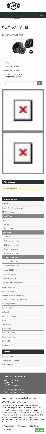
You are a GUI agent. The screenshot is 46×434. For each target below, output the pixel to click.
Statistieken (34, 426)
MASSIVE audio (8, 212)
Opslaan (39, 430)
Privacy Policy (7, 364)
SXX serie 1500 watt (11, 266)
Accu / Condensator (9, 291)
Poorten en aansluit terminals (13, 295)
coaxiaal (6, 224)
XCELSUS (6, 341)
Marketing (8, 429)
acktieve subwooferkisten (12, 282)
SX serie (7, 236)
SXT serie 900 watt (11, 261)
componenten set (9, 228)
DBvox (4, 320)
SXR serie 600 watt (11, 257)
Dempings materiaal (9, 303)
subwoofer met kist (10, 278)
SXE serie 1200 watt (11, 253)
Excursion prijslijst (9, 337)
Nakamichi (6, 345)
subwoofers (7, 232)
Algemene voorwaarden (11, 360)
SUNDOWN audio (9, 332)
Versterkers (6, 324)
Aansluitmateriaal (8, 287)
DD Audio (5, 203)
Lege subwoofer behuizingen (13, 208)
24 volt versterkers (9, 316)
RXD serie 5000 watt (11, 245)
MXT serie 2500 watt (11, 241)
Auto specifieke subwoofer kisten (14, 299)
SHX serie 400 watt (11, 249)
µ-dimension (7, 328)
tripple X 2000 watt (10, 270)
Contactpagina (7, 356)
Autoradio (6, 312)
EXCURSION (7, 216)
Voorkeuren (22, 426)
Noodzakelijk (9, 426)
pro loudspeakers (9, 274)
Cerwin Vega (7, 308)
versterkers (7, 220)
